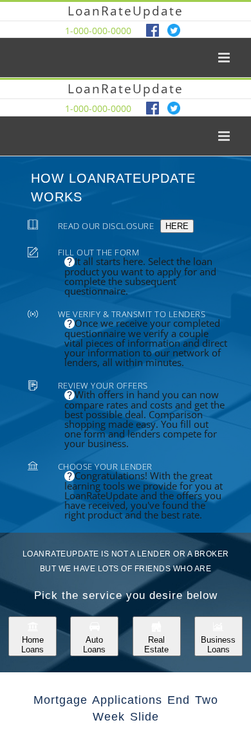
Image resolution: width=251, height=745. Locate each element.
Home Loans (32, 644)
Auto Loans (94, 644)
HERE (177, 226)
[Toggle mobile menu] (225, 57)
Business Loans (218, 644)
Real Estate (156, 644)
